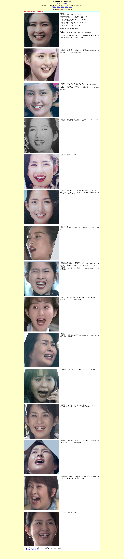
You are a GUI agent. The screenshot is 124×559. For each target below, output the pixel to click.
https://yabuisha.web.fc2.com (32, 549)
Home (66, 9)
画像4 (62, 7)
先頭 (53, 9)
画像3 (58, 7)
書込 (70, 7)
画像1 (54, 7)
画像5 (66, 7)
